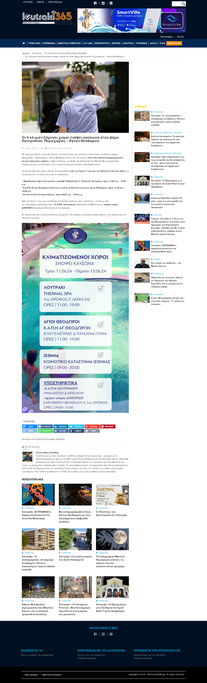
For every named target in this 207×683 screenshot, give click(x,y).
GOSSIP (153, 43)
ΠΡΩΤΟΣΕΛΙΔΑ (55, 2)
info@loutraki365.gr (86, 658)
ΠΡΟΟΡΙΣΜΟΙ (166, 37)
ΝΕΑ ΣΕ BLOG (174, 43)
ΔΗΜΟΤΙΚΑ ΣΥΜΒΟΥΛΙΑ (69, 43)
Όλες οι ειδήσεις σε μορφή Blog (37, 655)
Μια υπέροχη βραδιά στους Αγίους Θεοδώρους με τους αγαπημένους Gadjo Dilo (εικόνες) (75, 516)
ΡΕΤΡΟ (180, 37)
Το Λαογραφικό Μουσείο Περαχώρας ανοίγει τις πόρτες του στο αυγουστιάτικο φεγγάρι (110, 561)
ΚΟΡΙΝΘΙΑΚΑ (49, 43)
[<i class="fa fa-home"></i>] (24, 43)
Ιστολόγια (37, 53)
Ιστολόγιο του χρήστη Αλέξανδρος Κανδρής (43, 439)
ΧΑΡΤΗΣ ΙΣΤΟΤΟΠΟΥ (52, 675)
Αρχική (26, 53)
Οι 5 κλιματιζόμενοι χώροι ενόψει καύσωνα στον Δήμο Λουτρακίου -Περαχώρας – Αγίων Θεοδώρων (70, 139)
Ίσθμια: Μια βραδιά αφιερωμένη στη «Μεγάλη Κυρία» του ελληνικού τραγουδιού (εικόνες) (37, 609)
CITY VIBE (87, 43)
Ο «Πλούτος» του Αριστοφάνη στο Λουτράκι (111, 513)
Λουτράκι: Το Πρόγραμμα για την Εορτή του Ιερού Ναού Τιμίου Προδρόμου (111, 608)
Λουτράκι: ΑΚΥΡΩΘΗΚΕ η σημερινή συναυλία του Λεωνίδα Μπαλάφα (36, 515)
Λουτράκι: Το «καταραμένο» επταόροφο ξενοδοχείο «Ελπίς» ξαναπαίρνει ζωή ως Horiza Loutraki (38, 563)
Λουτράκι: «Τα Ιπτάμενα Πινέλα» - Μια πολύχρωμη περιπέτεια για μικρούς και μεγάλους (74, 609)
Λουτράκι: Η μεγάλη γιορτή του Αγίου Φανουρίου (75, 558)
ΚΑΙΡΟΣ (40, 2)
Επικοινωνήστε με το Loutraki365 (150, 655)
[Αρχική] (47, 17)
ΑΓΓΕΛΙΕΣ (28, 2)
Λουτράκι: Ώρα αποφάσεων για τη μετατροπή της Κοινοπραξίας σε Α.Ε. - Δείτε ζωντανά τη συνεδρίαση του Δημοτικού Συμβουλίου (168, 163)
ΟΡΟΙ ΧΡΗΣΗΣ (31, 675)
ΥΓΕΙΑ (162, 43)
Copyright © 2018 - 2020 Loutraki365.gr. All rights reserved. (156, 674)
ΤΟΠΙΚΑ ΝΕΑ (34, 43)
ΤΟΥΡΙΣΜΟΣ (141, 43)
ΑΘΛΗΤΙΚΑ (128, 43)
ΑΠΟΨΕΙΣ (116, 43)
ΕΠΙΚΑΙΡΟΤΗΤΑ (102, 43)
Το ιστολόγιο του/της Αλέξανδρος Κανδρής (65, 53)
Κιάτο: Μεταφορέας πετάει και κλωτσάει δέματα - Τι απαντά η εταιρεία (167, 301)
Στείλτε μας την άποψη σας (91, 655)
